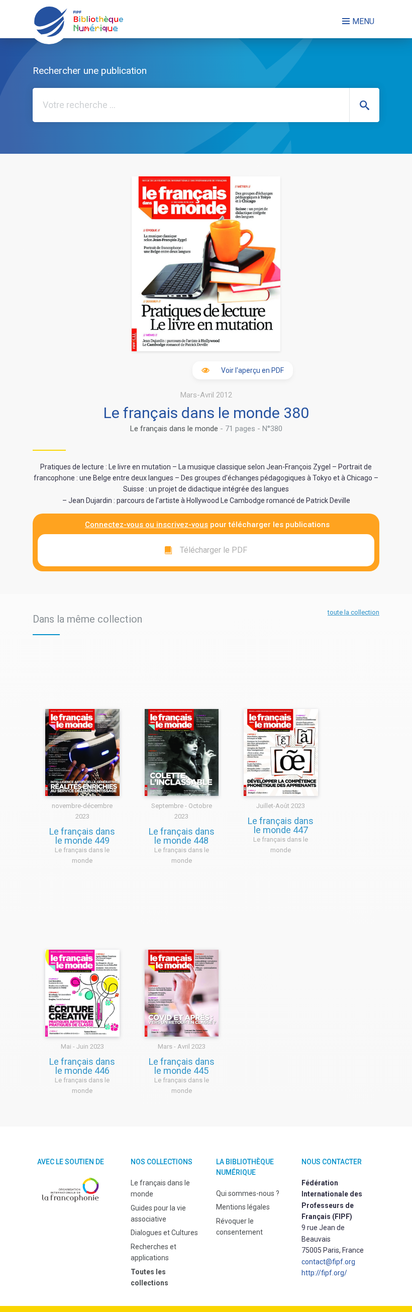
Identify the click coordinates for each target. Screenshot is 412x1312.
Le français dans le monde (174, 428)
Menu (363, 21)
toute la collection (353, 612)
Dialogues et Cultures (164, 1233)
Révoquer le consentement (239, 1226)
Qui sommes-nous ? (247, 1193)
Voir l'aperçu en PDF (252, 370)
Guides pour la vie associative (158, 1213)
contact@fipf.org (328, 1262)
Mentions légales (243, 1207)
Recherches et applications (153, 1252)
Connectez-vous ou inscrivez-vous (146, 524)
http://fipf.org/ (324, 1273)
